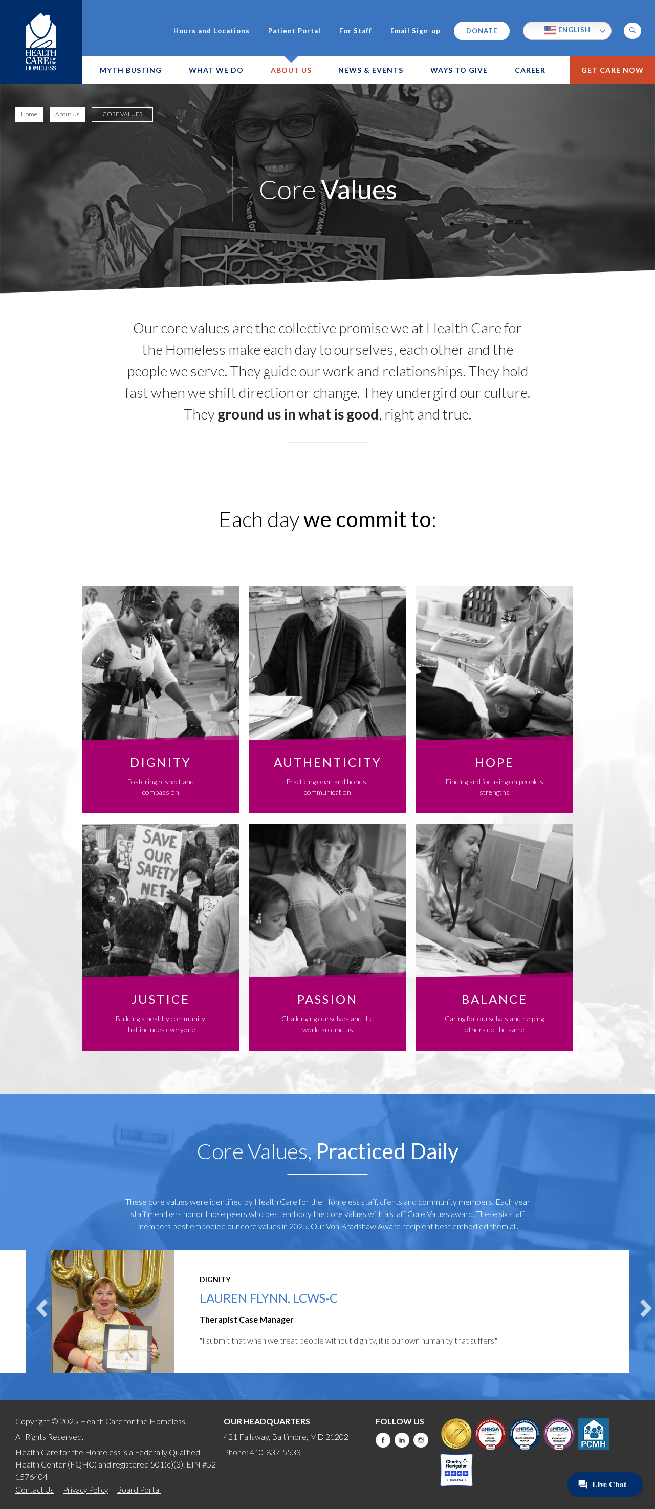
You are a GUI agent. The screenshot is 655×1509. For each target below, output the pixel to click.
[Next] (646, 1308)
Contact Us (34, 1489)
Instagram (420, 1440)
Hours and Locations (211, 31)
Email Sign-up (415, 31)
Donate (481, 31)
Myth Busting (131, 70)
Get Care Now (612, 70)
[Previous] (42, 1308)
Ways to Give (459, 70)
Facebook (383, 1440)
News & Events (370, 70)
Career (530, 70)
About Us (291, 70)
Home (29, 114)
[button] (632, 31)
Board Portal (139, 1489)
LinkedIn (402, 1440)
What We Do (216, 70)
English (573, 30)
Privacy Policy (85, 1489)
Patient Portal (294, 31)
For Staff (355, 31)
